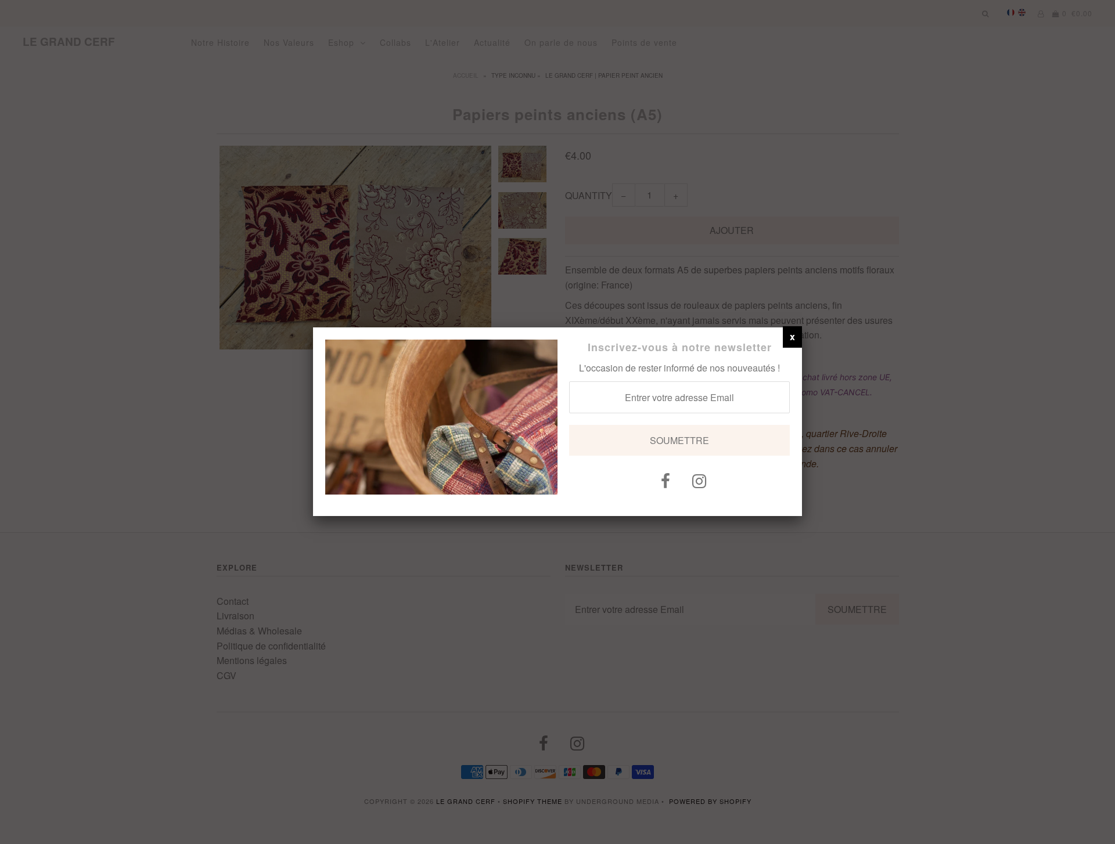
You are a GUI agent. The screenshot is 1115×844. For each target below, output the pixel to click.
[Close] (792, 336)
